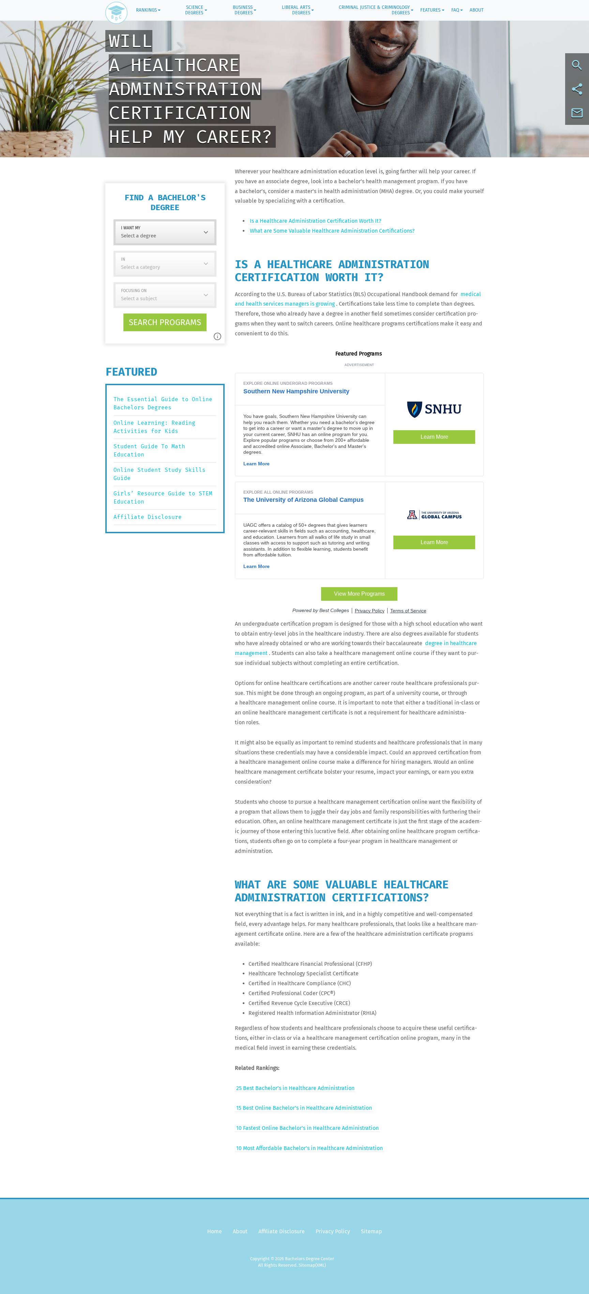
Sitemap (371, 1231)
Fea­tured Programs (359, 353)
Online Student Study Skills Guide (160, 474)
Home (214, 1231)
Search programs (165, 322)
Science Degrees (194, 10)
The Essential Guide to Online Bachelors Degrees (163, 403)
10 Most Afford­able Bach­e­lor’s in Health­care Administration (309, 1148)
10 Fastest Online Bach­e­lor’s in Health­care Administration (307, 1128)
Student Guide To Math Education (149, 450)
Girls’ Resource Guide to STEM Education (163, 497)
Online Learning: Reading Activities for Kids (154, 427)
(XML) (320, 1265)
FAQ (455, 10)
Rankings (146, 10)
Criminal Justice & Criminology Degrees (374, 10)
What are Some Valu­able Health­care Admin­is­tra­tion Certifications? (332, 231)
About (477, 10)
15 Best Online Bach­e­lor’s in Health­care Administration (304, 1108)
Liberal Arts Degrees (296, 10)
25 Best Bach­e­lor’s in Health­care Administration (295, 1088)
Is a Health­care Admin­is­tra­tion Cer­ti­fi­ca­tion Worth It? (315, 221)
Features (430, 10)
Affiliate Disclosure (148, 517)
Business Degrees (243, 10)
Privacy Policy (333, 1231)
